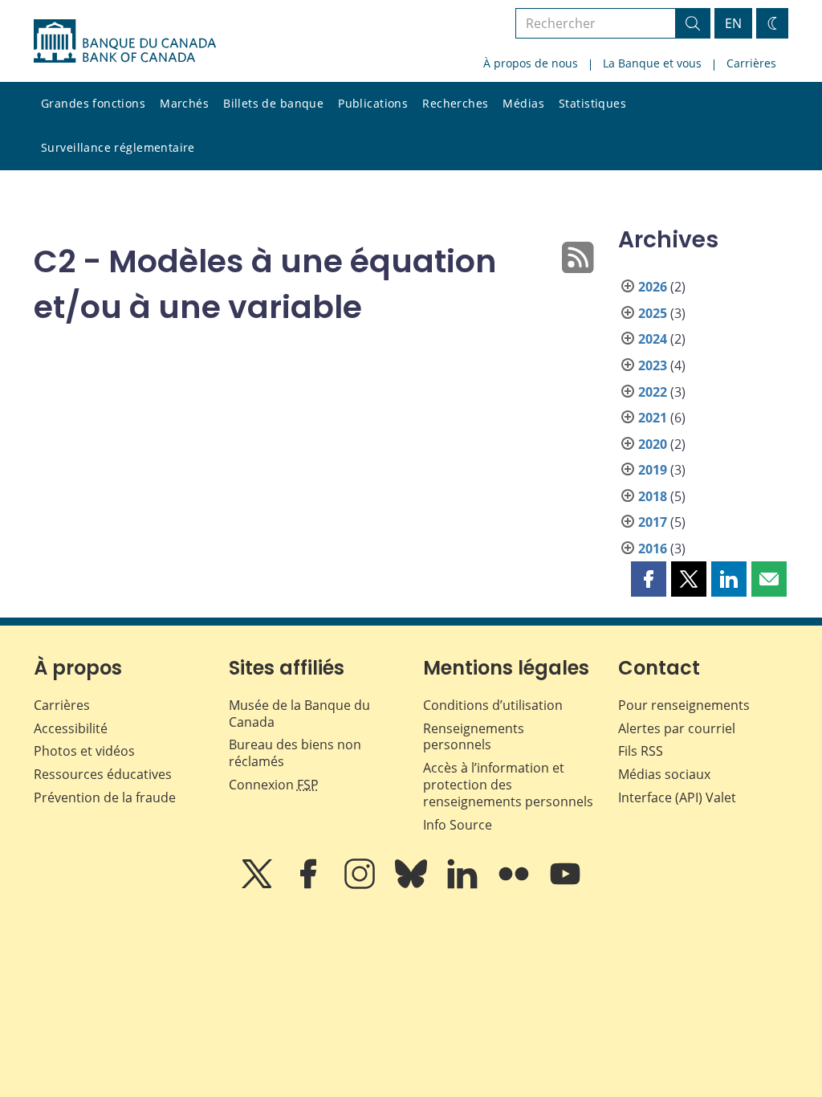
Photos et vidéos (84, 751)
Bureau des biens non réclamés (295, 753)
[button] (648, 579)
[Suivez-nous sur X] (258, 885)
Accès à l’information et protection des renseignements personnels (508, 784)
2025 (652, 313)
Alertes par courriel (676, 728)
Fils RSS (640, 751)
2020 (652, 444)
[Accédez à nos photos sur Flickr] (515, 885)
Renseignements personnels (473, 737)
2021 (652, 417)
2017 (652, 522)
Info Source (457, 825)
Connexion (274, 784)
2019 (652, 470)
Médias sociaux (664, 774)
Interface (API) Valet (677, 797)
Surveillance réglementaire (118, 147)
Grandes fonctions (93, 103)
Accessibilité (71, 728)
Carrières (751, 63)
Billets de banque (273, 103)
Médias (523, 103)
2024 (652, 339)
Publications (373, 103)
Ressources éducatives (103, 774)
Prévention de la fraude (105, 797)
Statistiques (592, 103)
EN (733, 23)
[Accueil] (125, 41)
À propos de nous (530, 63)
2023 (652, 365)
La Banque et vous (652, 63)
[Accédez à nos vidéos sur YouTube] (565, 885)
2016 (652, 548)
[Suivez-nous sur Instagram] (361, 885)
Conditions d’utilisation (493, 705)
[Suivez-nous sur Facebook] (310, 885)
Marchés (184, 103)
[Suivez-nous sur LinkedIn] (464, 885)
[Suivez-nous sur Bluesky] (412, 885)
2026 (652, 287)
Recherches (455, 103)
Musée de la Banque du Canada (299, 713)
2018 (652, 496)
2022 (652, 392)
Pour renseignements (684, 705)
